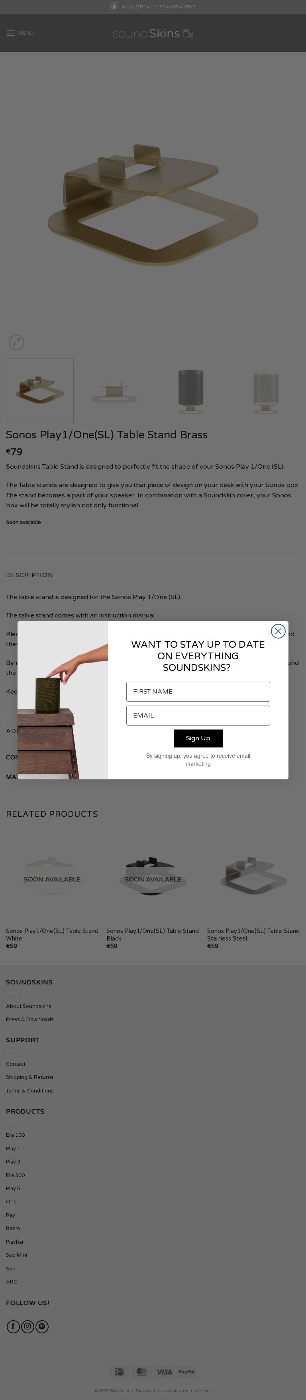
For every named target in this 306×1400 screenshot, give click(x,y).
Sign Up (198, 738)
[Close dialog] (278, 631)
